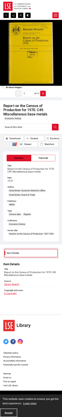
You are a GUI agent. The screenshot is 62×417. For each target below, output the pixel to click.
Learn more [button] (30, 403)
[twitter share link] (6, 341)
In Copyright (10, 293)
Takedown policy (10, 353)
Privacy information (12, 357)
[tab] (19, 158)
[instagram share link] (20, 341)
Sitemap (7, 374)
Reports (27, 214)
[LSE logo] (17, 6)
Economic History (13, 118)
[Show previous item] (18, 93)
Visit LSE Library (10, 385)
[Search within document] (55, 127)
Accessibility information (14, 361)
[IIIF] (14, 144)
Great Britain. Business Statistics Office (27, 190)
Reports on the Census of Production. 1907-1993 (31, 234)
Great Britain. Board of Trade (22, 195)
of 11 (36, 93)
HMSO (12, 204)
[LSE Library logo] (17, 325)
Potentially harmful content (15, 365)
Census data (15, 214)
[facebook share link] (13, 341)
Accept (9, 412)
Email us (7, 378)
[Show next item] (43, 93)
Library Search (11, 284)
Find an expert (9, 381)
